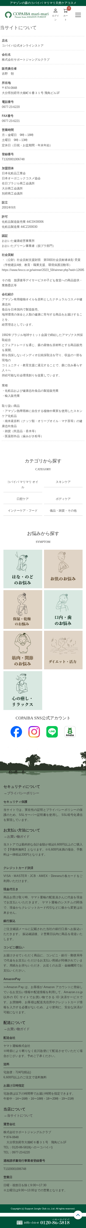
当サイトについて (20, 1115)
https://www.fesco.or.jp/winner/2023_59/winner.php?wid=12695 (43, 270)
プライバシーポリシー (23, 793)
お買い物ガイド (18, 836)
